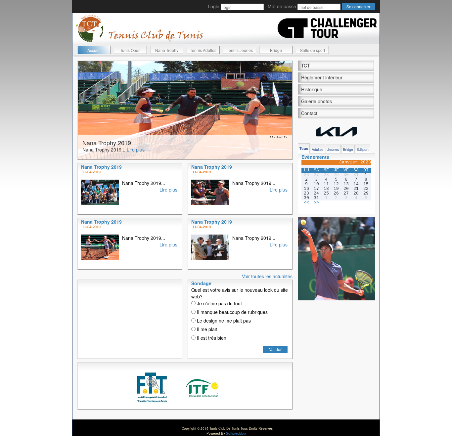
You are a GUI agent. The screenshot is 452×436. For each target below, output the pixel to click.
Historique (311, 89)
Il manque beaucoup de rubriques (232, 312)
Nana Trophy (166, 50)
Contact (309, 113)
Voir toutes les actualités (267, 276)
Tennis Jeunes (240, 50)
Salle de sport (312, 50)
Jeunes (333, 149)
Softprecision (236, 433)
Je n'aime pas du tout (219, 303)
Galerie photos (316, 101)
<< (306, 202)
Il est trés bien (211, 337)
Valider (275, 349)
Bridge (276, 50)
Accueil (94, 50)
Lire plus (136, 149)
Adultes (318, 149)
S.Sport (363, 149)
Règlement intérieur (321, 77)
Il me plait (206, 329)
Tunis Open (130, 50)
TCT (305, 65)
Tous (303, 148)
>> (316, 202)
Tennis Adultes (203, 50)
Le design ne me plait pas (223, 320)
